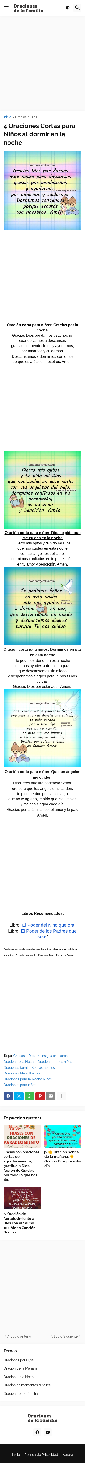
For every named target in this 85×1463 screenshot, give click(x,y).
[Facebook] (8, 1096)
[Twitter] (19, 1096)
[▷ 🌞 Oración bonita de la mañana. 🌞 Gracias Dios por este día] (63, 1136)
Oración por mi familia (21, 1394)
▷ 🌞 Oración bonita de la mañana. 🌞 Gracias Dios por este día (62, 1159)
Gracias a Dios (26, 117)
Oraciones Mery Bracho (22, 1073)
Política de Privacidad (41, 1455)
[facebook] (37, 1432)
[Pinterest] (40, 1096)
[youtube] (48, 1432)
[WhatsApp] (29, 1096)
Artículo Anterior (19, 1336)
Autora (68, 1455)
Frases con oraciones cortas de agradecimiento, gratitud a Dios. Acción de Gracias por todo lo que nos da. (21, 1166)
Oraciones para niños (20, 1085)
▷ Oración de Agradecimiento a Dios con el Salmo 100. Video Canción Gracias (19, 1223)
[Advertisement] (42, 63)
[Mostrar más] (61, 1096)
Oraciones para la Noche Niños (28, 1079)
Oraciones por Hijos (19, 1360)
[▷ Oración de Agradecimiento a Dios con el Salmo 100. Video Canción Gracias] (22, 1198)
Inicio (7, 117)
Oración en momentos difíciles (27, 1385)
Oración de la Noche (19, 1062)
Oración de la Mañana (21, 1368)
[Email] (50, 1096)
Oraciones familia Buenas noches (29, 1068)
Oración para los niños (55, 1062)
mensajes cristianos (52, 1056)
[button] (6, 8)
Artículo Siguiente (64, 1336)
